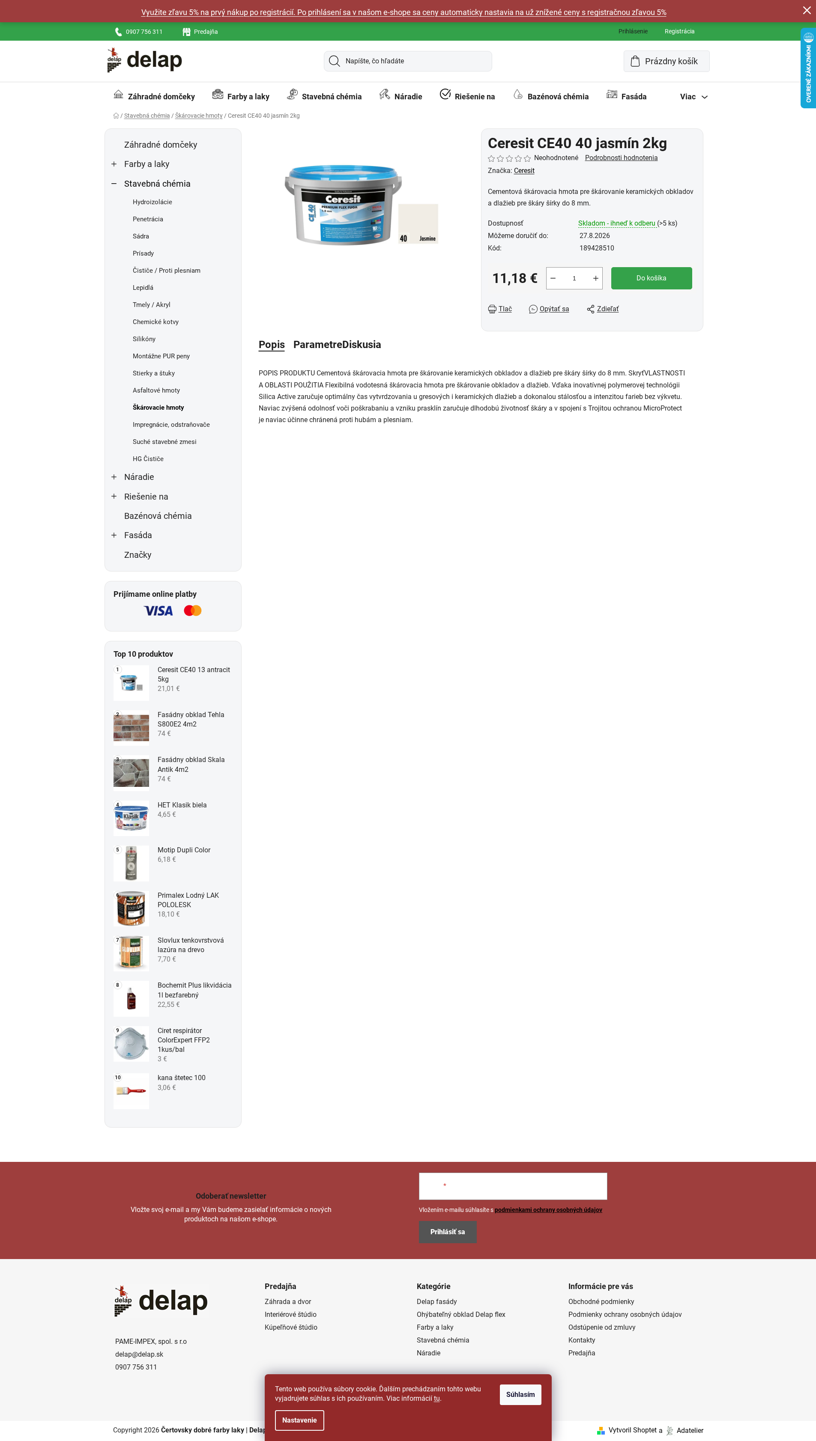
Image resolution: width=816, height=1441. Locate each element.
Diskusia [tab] (361, 345)
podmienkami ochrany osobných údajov (548, 1209)
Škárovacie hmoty (158, 407)
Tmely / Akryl (151, 305)
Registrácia (680, 31)
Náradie (139, 477)
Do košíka (652, 278)
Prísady (143, 253)
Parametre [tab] (317, 345)
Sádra (141, 236)
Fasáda (138, 535)
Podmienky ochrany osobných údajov (625, 1314)
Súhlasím (520, 1394)
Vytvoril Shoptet (633, 1430)
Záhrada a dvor (288, 1302)
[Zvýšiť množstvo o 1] (595, 278)
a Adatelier (681, 1430)
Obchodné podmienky (601, 1302)
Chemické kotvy (156, 322)
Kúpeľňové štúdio (291, 1327)
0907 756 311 (144, 31)
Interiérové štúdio (291, 1314)
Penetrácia (148, 219)
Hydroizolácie (152, 202)
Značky (137, 555)
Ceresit (524, 171)
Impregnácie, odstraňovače (171, 425)
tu (437, 1398)
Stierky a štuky (154, 373)
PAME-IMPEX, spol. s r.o (151, 1341)
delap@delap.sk (139, 1354)
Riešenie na (146, 497)
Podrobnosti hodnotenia (621, 158)
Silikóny (144, 339)
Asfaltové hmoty (156, 390)
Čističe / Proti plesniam (166, 270)
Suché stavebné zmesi (165, 442)
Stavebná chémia (157, 184)
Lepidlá (143, 288)
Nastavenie (299, 1420)
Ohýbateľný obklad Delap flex (461, 1314)
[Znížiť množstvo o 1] (553, 278)
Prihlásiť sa (447, 1232)
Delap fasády (437, 1302)
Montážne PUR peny (161, 356)
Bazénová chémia (158, 516)
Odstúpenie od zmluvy (602, 1327)
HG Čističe (148, 459)
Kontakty (581, 1340)
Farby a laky (146, 164)
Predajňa (206, 31)
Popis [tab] (272, 345)
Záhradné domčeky (160, 145)
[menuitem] (154, 96)
